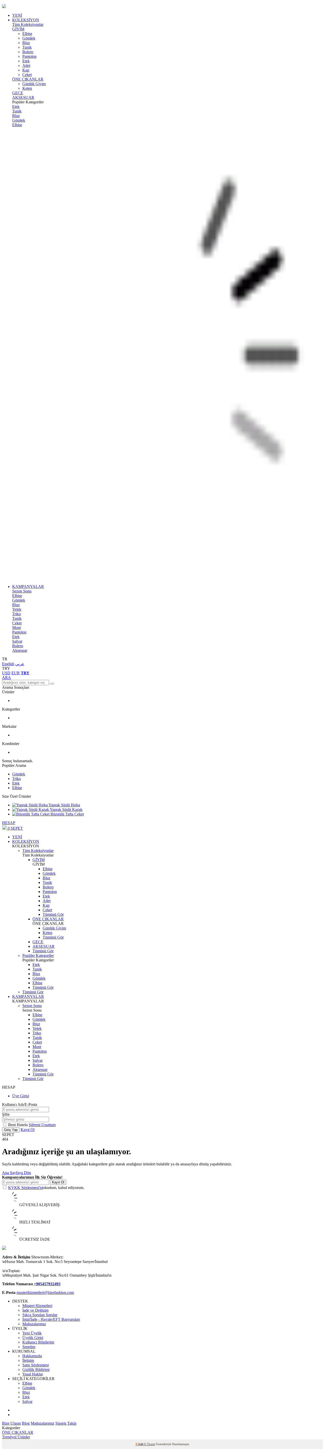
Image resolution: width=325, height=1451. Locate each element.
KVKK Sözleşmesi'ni (25, 1187)
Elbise (27, 33)
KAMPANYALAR (28, 586)
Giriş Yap (11, 1130)
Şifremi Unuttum (42, 1125)
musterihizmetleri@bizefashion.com (45, 1292)
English (8, 664)
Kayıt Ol (28, 1129)
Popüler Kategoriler (38, 955)
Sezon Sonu (21, 591)
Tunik (27, 47)
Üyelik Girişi (32, 1337)
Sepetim (28, 1347)
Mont (16, 627)
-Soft (139, 1444)
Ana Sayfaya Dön (16, 1172)
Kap (25, 70)
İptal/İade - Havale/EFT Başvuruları (51, 1319)
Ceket (27, 74)
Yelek (16, 609)
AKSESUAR (23, 97)
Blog (26, 1423)
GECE (17, 93)
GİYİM (18, 29)
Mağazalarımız (34, 1324)
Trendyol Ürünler (16, 1437)
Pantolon (29, 56)
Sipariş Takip (65, 1423)
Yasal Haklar (32, 1374)
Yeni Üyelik (32, 1333)
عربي (19, 664)
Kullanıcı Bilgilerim (38, 1342)
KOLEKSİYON (25, 20)
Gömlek (28, 38)
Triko (16, 614)
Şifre (6, 1114)
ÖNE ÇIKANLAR (27, 79)
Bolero (27, 52)
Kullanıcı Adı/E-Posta (19, 1104)
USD (6, 673)
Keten (27, 88)
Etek (26, 61)
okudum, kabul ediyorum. (46, 1187)
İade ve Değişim (35, 1310)
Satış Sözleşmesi (35, 1365)
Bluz (26, 43)
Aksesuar (19, 650)
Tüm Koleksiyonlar (27, 24)
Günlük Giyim (34, 84)
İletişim (28, 1360)
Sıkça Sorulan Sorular (39, 1315)
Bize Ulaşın (11, 1423)
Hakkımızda (32, 1356)
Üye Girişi (20, 1096)
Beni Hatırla (18, 1125)
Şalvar (17, 641)
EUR (15, 673)
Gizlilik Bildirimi (36, 1369)
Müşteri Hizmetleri (37, 1306)
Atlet (26, 65)
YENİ (17, 15)
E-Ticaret (149, 1444)
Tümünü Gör (53, 914)
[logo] (162, 6)
